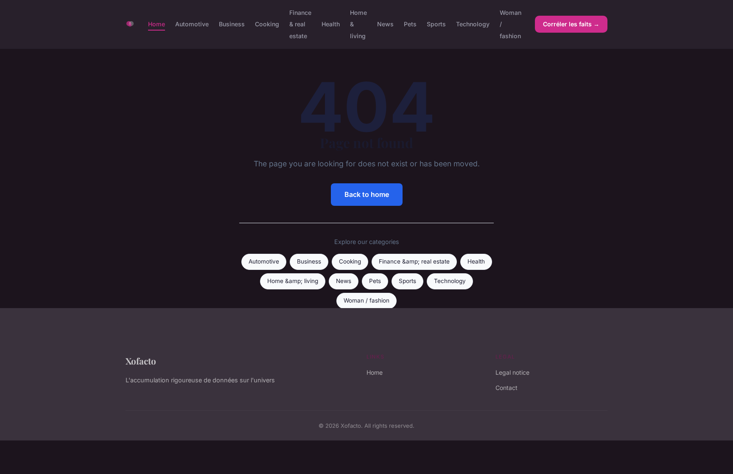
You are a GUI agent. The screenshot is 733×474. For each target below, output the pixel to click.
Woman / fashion (366, 300)
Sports (436, 24)
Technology (473, 24)
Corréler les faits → (571, 24)
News (385, 24)
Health (331, 24)
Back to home (366, 194)
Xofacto (141, 361)
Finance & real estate (300, 24)
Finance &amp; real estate (414, 261)
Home (156, 24)
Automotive (192, 24)
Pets (410, 24)
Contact (506, 387)
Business (232, 24)
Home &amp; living (292, 281)
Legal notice (512, 372)
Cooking (267, 24)
